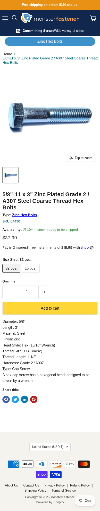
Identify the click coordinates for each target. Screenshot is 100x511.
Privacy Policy (54, 485)
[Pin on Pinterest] (33, 399)
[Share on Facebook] (6, 399)
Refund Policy (80, 485)
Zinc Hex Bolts (50, 41)
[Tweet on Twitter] (15, 399)
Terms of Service (64, 490)
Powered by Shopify (50, 502)
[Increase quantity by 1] (45, 292)
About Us (11, 485)
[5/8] (10, 175)
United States (47, 447)
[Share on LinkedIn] (24, 399)
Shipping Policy (35, 490)
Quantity (8, 281)
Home (7, 54)
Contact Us (31, 485)
